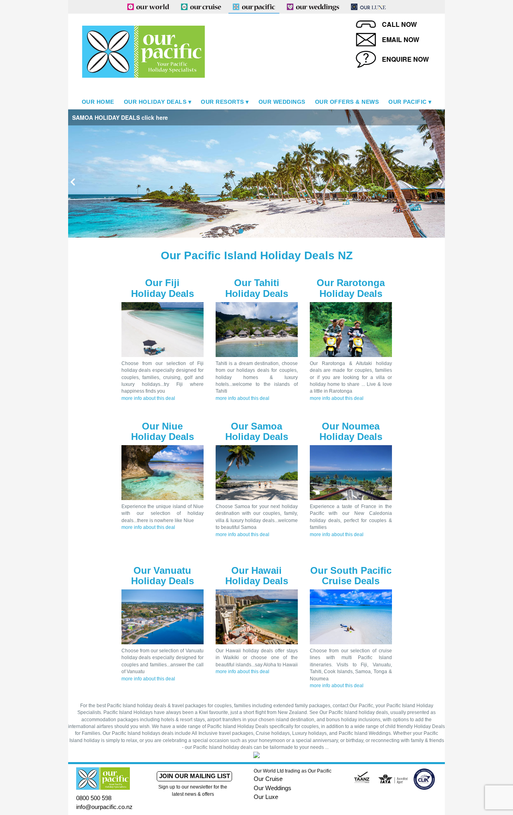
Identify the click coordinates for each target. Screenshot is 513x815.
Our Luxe (266, 796)
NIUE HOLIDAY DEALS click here (353, 117)
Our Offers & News (347, 102)
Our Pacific (407, 102)
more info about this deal (148, 398)
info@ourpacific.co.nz (104, 806)
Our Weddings (282, 102)
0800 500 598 (93, 798)
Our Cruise (268, 778)
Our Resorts (222, 102)
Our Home (98, 102)
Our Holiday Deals (155, 102)
